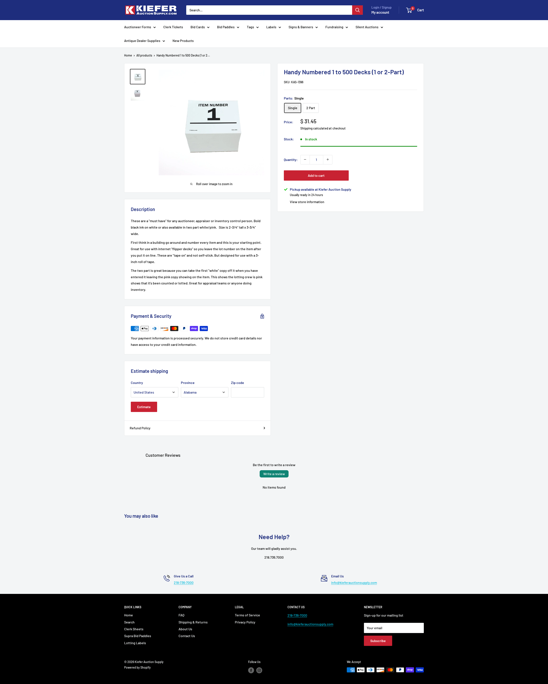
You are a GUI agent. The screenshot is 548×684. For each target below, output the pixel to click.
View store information (307, 201)
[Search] (357, 10)
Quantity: (291, 159)
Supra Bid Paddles (137, 636)
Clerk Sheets (133, 629)
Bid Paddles (226, 27)
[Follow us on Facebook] (251, 670)
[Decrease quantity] (305, 159)
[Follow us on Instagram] (259, 670)
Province (188, 383)
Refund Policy (140, 428)
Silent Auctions (367, 27)
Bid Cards (198, 27)
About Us (185, 629)
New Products (183, 41)
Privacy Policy (245, 622)
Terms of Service (247, 615)
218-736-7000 (184, 582)
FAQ (181, 615)
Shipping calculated (314, 128)
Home (128, 55)
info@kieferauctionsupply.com (354, 582)
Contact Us (187, 636)
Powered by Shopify (137, 667)
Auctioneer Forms (137, 27)
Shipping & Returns (193, 622)
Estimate (144, 407)
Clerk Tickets (173, 27)
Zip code (237, 383)
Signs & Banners (301, 27)
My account (380, 12)
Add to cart (316, 175)
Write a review (274, 474)
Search (129, 622)
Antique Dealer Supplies (142, 41)
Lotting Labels (135, 643)
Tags (250, 27)
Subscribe (378, 641)
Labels (271, 27)
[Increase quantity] (327, 159)
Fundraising (334, 27)
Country (137, 383)
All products (144, 55)
